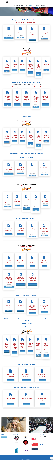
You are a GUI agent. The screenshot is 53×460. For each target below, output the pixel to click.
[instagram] (42, 444)
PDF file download (38, 71)
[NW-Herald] (16, 441)
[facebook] (40, 444)
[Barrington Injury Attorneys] (35, 448)
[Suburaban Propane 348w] (35, 442)
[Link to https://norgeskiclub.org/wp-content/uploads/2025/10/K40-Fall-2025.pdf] (15, 61)
